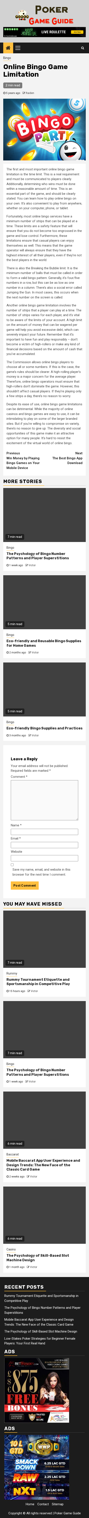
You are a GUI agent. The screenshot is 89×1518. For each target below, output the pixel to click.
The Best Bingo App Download (67, 458)
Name (16, 825)
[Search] (82, 48)
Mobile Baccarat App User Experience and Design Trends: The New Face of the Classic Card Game (43, 1165)
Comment (19, 777)
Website (16, 852)
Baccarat (12, 1154)
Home (30, 1504)
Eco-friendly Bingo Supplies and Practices (44, 728)
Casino (11, 1249)
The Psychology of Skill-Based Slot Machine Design (40, 1331)
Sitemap (58, 1504)
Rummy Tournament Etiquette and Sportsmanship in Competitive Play (38, 982)
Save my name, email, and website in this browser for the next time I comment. (41, 872)
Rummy (11, 973)
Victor (32, 565)
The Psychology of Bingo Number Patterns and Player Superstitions (37, 556)
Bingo (7, 58)
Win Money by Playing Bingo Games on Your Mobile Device (23, 460)
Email (16, 838)
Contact (43, 1504)
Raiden (30, 93)
